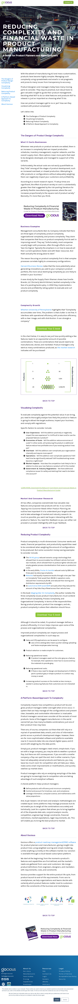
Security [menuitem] (62, 979)
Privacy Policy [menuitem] (64, 971)
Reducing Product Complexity (8, 92)
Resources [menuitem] (47, 968)
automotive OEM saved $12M (39, 586)
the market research (66, 347)
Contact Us (68, 2)
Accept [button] (57, 999)
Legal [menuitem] (61, 968)
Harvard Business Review (32, 266)
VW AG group (34, 557)
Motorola (29, 575)
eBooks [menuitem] (45, 982)
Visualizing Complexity (5, 87)
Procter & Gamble (47, 570)
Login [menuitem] (7, 26)
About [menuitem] (7, 21)
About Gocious (7, 104)
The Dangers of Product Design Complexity (7, 81)
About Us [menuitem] (27, 968)
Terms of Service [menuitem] (65, 974)
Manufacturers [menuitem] (29, 974)
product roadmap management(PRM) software (55, 842)
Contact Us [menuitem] (47, 974)
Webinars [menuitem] (46, 984)
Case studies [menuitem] (28, 976)
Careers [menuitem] (46, 979)
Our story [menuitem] (27, 971)
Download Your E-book (48, 328)
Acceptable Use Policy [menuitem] (68, 976)
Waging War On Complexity (43, 593)
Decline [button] (65, 999)
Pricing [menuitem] (7, 14)
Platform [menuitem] (8, 9)
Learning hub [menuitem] (10, 17)
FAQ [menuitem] (44, 971)
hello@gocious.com (7, 976)
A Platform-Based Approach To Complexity (8, 99)
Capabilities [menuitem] (28, 982)
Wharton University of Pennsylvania (36, 310)
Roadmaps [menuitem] (27, 984)
